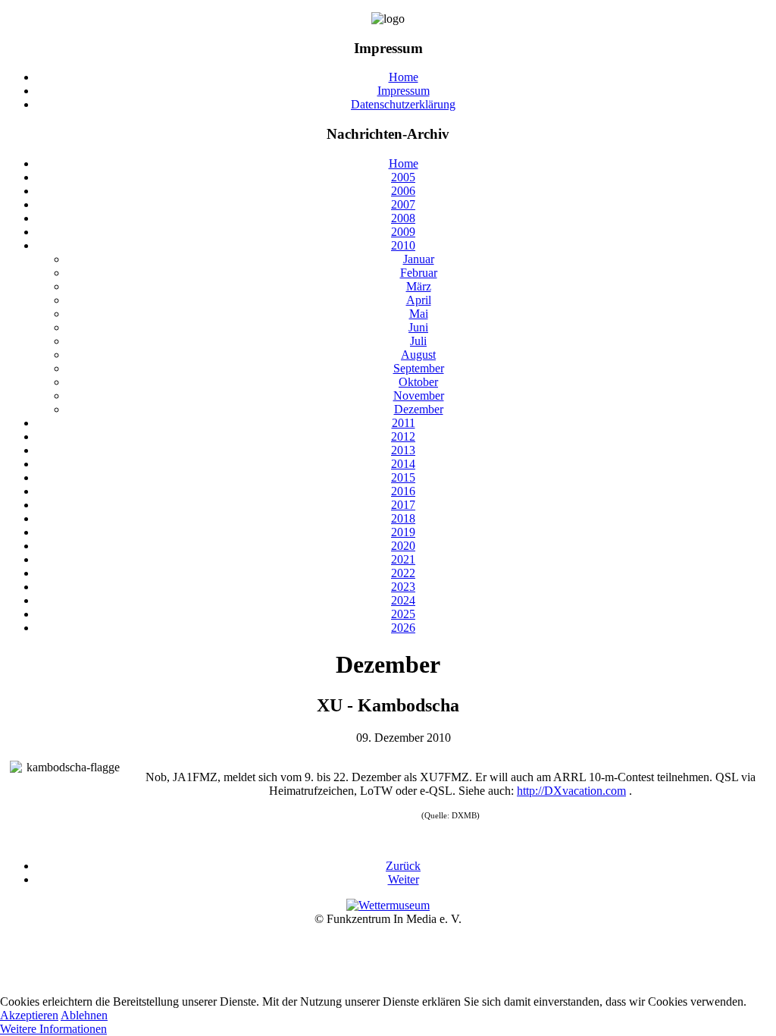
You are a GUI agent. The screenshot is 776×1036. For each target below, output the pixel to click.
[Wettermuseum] (388, 905)
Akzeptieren (29, 1015)
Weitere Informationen (53, 1028)
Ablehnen (84, 1015)
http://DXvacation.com (571, 790)
